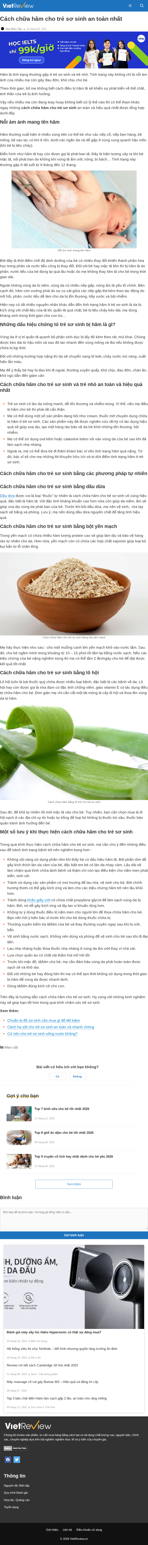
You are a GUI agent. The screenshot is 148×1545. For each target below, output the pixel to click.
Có (57, 1076)
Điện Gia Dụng (39, 1341)
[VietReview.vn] (18, 6)
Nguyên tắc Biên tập (16, 1485)
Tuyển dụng (11, 1507)
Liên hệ (67, 1529)
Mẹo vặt (11, 1047)
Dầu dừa (7, 496)
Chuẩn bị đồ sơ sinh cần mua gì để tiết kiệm (43, 1020)
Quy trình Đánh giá (16, 1492)
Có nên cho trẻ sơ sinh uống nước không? (42, 1034)
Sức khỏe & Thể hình (43, 1407)
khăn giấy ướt (38, 900)
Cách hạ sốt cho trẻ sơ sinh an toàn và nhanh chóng (50, 1027)
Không (77, 1076)
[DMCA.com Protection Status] (15, 1449)
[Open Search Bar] (142, 6)
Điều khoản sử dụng (89, 1529)
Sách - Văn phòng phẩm (44, 1374)
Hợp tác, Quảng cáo (16, 1500)
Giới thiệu (52, 1529)
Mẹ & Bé (36, 1357)
